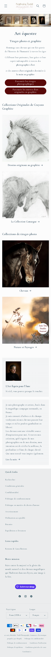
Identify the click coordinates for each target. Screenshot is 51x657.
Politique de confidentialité (34, 639)
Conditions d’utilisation (38, 643)
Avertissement (11, 511)
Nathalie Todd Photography (19, 635)
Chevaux (23, 290)
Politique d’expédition (15, 647)
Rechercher (10, 479)
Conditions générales (14, 486)
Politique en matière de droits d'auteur (22, 505)
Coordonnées (26, 652)
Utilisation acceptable (15, 518)
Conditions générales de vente (35, 647)
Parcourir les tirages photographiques (25, 82)
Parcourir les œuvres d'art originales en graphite (25, 91)
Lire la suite (11, 459)
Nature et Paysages (24, 347)
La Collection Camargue (24, 221)
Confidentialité (12, 492)
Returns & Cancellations (16, 549)
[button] (6, 6)
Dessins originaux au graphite (24, 165)
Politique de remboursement (17, 499)
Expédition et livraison (15, 530)
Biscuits (8, 524)
